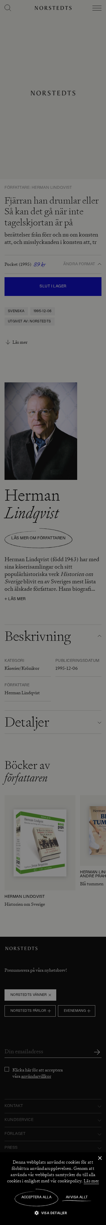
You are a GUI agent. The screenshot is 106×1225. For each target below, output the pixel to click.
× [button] (100, 1158)
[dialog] (53, 612)
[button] (53, 1212)
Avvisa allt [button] (77, 1197)
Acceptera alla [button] (36, 1197)
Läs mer (91, 1181)
